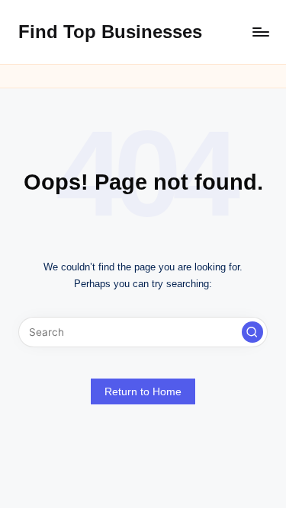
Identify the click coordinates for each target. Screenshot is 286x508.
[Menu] (260, 31)
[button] (252, 332)
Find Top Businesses (110, 31)
